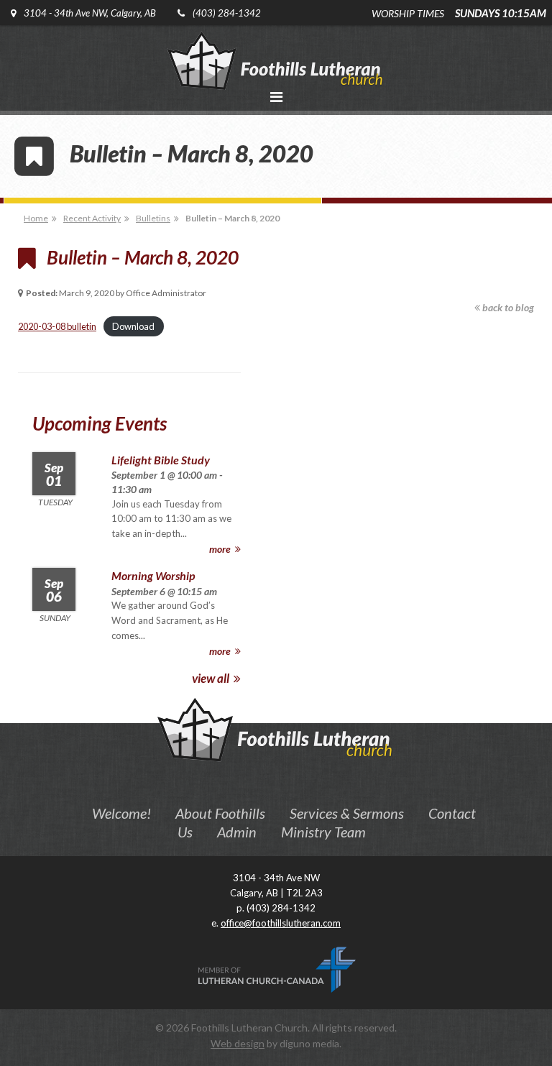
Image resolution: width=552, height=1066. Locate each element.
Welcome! (121, 813)
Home (36, 218)
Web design (237, 1043)
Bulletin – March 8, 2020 (232, 218)
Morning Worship (153, 575)
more (221, 549)
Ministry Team (323, 831)
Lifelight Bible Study (160, 460)
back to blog (507, 307)
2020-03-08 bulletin (57, 326)
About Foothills (220, 813)
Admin (237, 831)
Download (133, 326)
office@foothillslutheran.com (281, 923)
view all (211, 678)
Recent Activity (92, 218)
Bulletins (153, 218)
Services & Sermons (347, 813)
